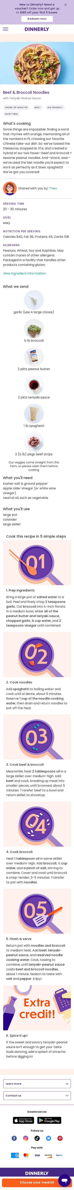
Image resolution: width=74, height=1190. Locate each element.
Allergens (11, 245)
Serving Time (13, 204)
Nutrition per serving (21, 231)
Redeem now (37, 19)
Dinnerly (37, 29)
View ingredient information (24, 273)
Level (7, 217)
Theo (53, 188)
